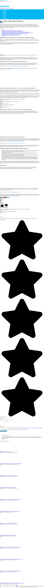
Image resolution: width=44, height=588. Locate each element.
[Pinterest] (4, 197)
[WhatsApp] (7, 197)
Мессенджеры (4, 9)
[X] (5, 197)
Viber (4, 10)
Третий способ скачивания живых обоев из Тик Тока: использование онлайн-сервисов (14, 33)
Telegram (4, 11)
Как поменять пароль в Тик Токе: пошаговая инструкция (8, 475)
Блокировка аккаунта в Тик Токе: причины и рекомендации (9, 523)
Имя (1, 418)
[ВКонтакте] (0, 197)
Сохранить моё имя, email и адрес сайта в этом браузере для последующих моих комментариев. (15, 429)
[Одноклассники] (1, 197)
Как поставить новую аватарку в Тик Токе (6, 451)
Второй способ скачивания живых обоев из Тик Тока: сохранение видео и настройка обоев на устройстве (17, 32)
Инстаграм (5, 14)
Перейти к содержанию (3, 0)
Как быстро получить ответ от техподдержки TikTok (7, 487)
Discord (4, 12)
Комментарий (2, 426)
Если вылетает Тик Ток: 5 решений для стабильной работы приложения (10, 499)
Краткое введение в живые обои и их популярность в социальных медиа (12, 30)
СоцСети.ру (4, 6)
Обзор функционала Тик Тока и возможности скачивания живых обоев (12, 31)
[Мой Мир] (2, 197)
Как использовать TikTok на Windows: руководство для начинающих (10, 511)
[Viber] (6, 197)
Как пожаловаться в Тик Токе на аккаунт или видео (7, 535)
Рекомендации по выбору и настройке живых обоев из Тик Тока (11, 34)
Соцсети (3, 13)
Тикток (4, 16)
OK (3, 17)
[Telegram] (8, 197)
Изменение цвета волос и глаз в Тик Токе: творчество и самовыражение (10, 463)
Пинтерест (5, 18)
